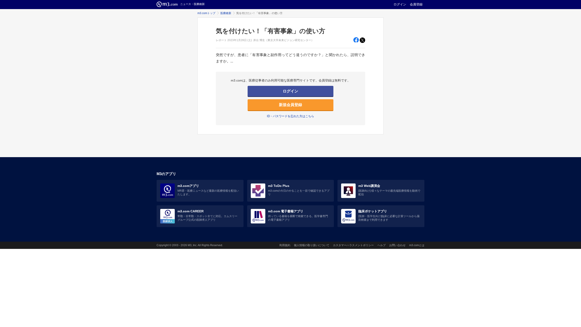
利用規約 (284, 245)
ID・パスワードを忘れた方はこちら (290, 116)
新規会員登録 (290, 105)
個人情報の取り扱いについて (311, 245)
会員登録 (416, 4)
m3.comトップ (206, 13)
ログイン (400, 4)
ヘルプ (381, 245)
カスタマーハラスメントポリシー (353, 245)
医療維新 (225, 13)
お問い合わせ (397, 245)
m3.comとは (416, 245)
